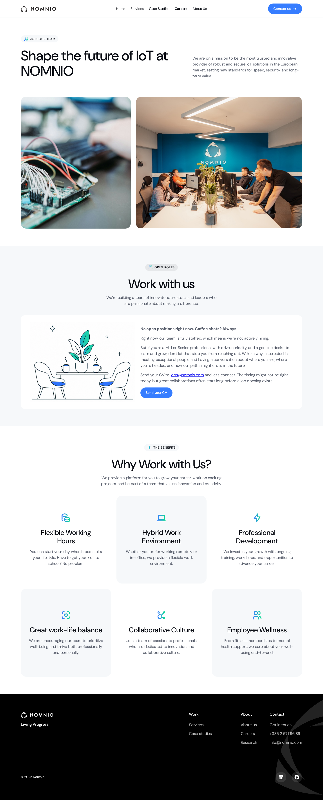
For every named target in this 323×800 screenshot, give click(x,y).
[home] (38, 8)
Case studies (200, 733)
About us (249, 724)
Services (137, 8)
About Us (199, 8)
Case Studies (159, 8)
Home (120, 8)
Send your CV (156, 392)
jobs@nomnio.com (187, 375)
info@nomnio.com (286, 742)
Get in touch (281, 724)
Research (249, 742)
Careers (181, 8)
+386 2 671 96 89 (285, 733)
